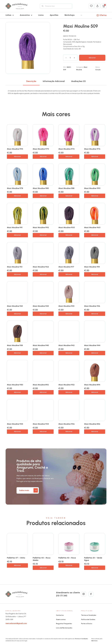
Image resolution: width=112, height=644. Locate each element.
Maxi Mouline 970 (41, 149)
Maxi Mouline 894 (92, 385)
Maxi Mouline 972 (66, 149)
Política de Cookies (88, 619)
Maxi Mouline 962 (41, 267)
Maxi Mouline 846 (92, 424)
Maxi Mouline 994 (15, 149)
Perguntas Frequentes (64, 624)
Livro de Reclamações (64, 628)
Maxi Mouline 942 (66, 345)
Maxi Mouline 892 (41, 385)
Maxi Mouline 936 (92, 306)
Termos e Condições (88, 615)
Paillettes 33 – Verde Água (93, 559)
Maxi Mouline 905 (66, 227)
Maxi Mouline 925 (41, 306)
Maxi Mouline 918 (92, 267)
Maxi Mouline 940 (41, 345)
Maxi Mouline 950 (15, 385)
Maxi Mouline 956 (66, 424)
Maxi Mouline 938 (15, 345)
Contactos (60, 615)
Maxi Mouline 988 (66, 188)
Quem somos (61, 619)
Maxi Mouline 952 (66, 385)
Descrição (31, 81)
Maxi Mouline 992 (41, 227)
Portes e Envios (86, 624)
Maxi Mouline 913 (14, 267)
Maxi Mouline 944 (92, 345)
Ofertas (103, 15)
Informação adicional (54, 81)
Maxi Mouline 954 (15, 424)
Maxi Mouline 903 (41, 424)
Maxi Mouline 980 (41, 188)
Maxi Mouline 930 (66, 306)
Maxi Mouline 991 (15, 227)
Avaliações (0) (78, 81)
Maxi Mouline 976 (92, 149)
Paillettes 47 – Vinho (16, 558)
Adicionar (92, 58)
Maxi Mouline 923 (15, 306)
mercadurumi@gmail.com (16, 623)
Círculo (98, 70)
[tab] (31, 81)
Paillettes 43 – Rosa (67, 558)
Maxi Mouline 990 (92, 188)
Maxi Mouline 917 (66, 267)
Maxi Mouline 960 (92, 227)
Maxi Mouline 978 (15, 188)
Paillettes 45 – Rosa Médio (41, 559)
